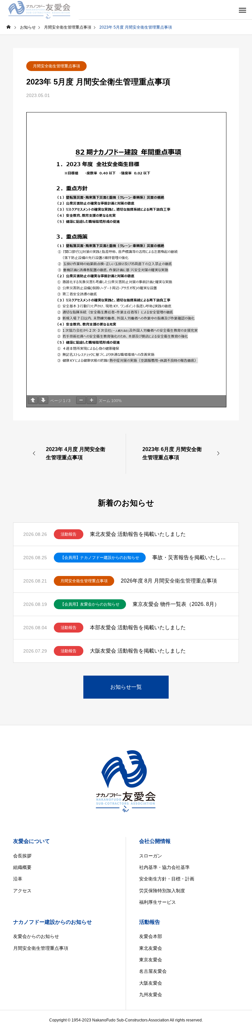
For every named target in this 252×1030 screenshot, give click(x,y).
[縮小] (81, 400)
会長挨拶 (22, 855)
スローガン (150, 855)
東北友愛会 (150, 948)
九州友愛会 (150, 994)
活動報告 (68, 534)
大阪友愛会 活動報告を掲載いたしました (138, 651)
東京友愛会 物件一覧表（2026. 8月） (176, 604)
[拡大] (91, 400)
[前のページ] (33, 400)
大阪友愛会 (150, 983)
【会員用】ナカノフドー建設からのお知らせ (99, 557)
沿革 (17, 878)
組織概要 (22, 867)
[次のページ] (43, 400)
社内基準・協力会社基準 (164, 867)
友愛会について (31, 841)
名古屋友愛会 (153, 971)
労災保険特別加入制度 (162, 890)
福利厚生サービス (157, 902)
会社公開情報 (155, 841)
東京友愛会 (150, 959)
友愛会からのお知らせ (36, 936)
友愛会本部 (150, 936)
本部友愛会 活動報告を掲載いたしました (138, 627)
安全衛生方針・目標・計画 (166, 878)
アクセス (22, 890)
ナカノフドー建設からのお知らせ (52, 922)
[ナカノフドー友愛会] (39, 10)
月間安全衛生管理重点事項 (56, 66)
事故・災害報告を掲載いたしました (190, 557)
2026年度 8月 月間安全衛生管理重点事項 (169, 581)
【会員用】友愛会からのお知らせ (89, 604)
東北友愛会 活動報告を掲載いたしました (138, 534)
